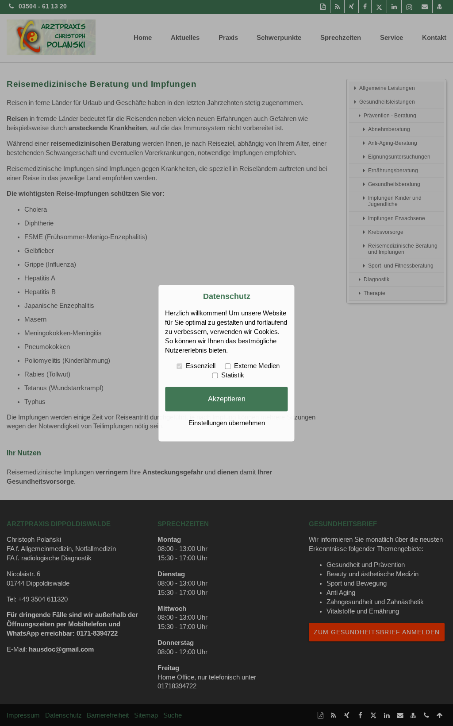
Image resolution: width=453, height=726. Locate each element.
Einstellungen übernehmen (226, 423)
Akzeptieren (227, 399)
